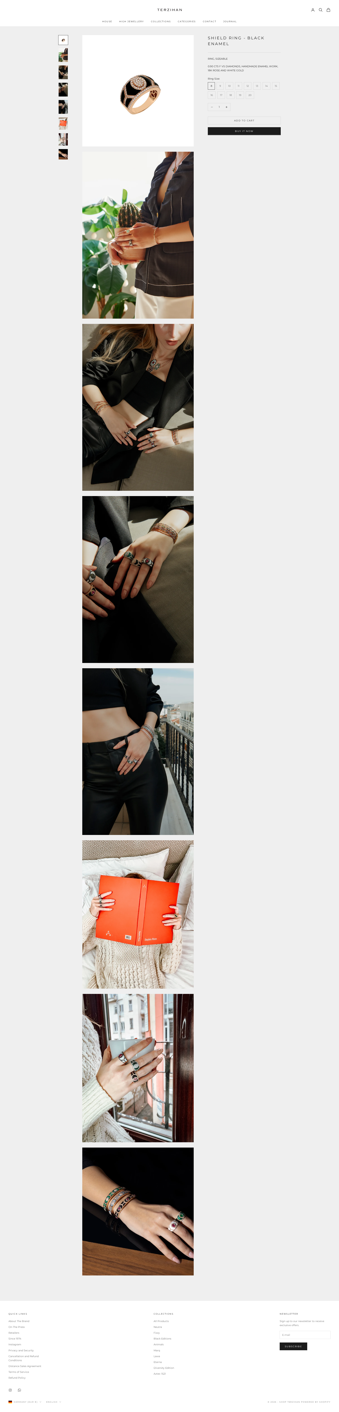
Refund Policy (17, 1377)
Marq (157, 1350)
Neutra (158, 1327)
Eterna (158, 1362)
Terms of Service (18, 1372)
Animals (159, 1344)
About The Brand (18, 1321)
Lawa (157, 1356)
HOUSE (107, 21)
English (52, 1402)
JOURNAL (230, 21)
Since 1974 (14, 1338)
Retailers (13, 1332)
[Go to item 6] (63, 123)
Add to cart (244, 120)
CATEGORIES (187, 21)
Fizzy (157, 1332)
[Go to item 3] (63, 72)
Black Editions (162, 1338)
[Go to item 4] (63, 89)
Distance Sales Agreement (24, 1366)
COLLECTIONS (161, 21)
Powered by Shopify (316, 1402)
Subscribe (293, 1346)
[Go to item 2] (63, 55)
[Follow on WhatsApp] (19, 1390)
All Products (161, 1321)
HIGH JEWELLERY (131, 21)
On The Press (16, 1327)
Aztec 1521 (160, 1373)
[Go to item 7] (63, 139)
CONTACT (209, 21)
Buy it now (244, 131)
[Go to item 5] (63, 107)
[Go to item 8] (63, 154)
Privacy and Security (21, 1350)
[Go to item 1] (63, 40)
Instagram (14, 1344)
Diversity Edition (164, 1367)
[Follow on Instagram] (10, 1390)
